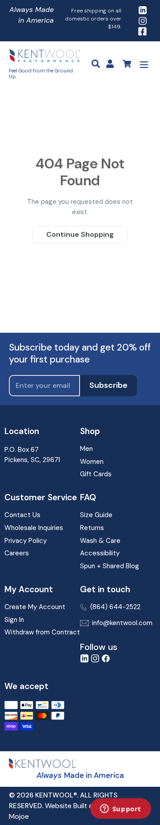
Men (86, 448)
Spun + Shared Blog (109, 566)
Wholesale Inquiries (33, 527)
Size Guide (96, 514)
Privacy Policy (25, 540)
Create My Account (34, 606)
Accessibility (100, 553)
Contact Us (22, 514)
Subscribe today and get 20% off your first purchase (80, 354)
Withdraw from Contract (42, 632)
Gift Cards (96, 474)
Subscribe (108, 385)
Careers (16, 553)
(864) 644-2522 (115, 606)
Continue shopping (80, 234)
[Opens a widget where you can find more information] (120, 809)
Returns (92, 527)
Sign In (14, 619)
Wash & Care (100, 540)
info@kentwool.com (122, 622)
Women (92, 461)
